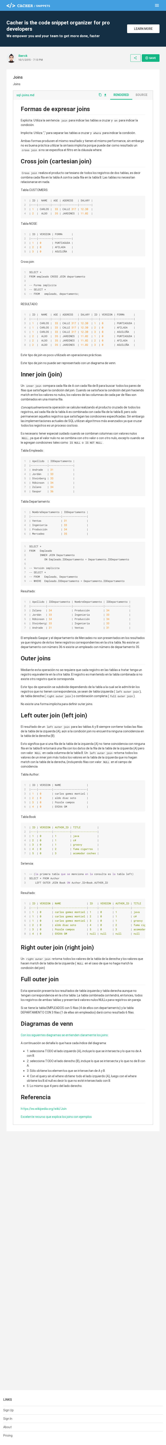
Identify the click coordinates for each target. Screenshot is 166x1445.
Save (150, 58)
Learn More (143, 29)
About (7, 1427)
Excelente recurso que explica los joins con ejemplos (56, 1117)
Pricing (8, 1435)
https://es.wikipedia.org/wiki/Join (44, 1109)
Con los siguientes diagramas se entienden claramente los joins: (64, 1035)
